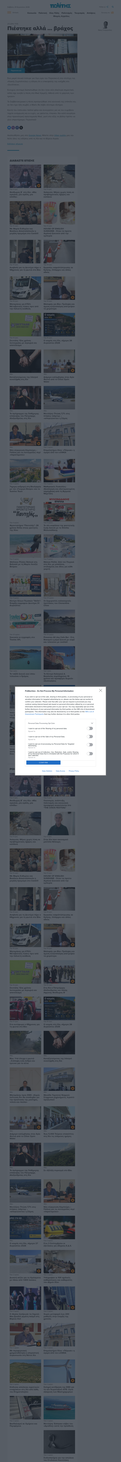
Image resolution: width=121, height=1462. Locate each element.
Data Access (60, 771)
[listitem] (60, 723)
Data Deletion (47, 771)
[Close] (101, 691)
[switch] (90, 728)
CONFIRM (43, 763)
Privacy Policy (74, 771)
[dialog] (60, 731)
